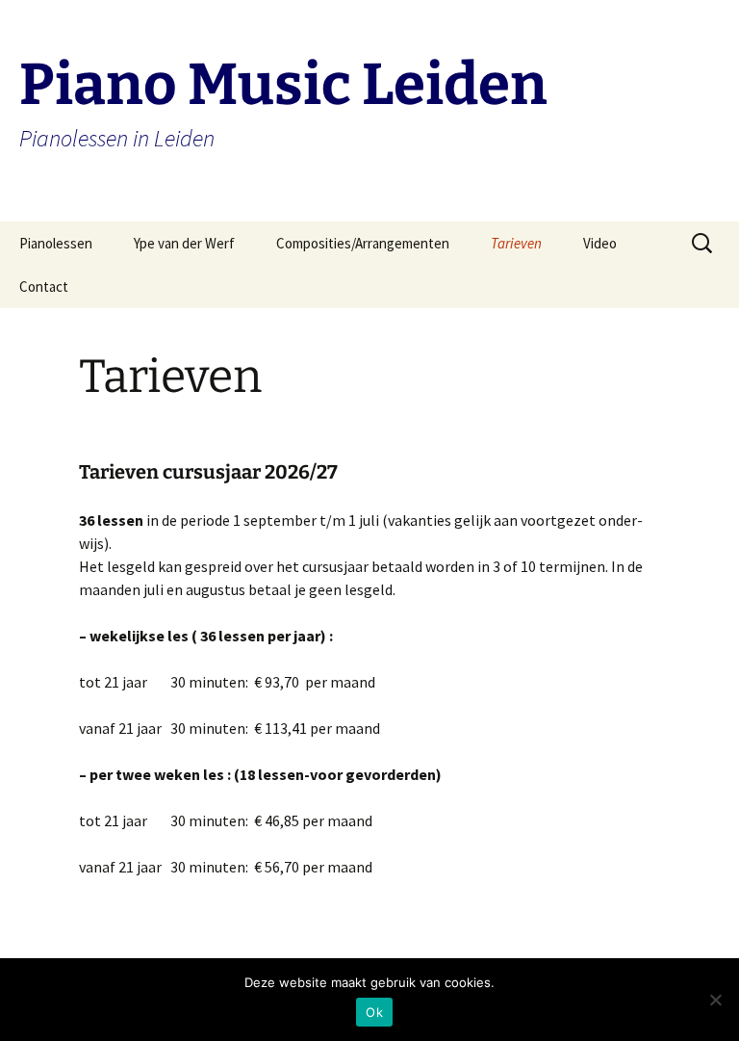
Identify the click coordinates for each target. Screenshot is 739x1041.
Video (600, 243)
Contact (43, 286)
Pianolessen (55, 243)
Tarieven (516, 243)
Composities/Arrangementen (362, 243)
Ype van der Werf (184, 243)
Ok (374, 1012)
